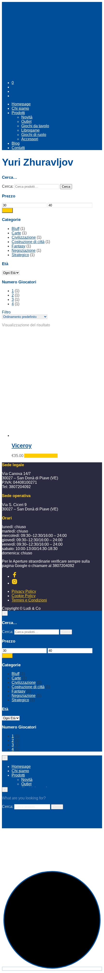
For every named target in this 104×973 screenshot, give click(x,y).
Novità (26, 117)
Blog (16, 143)
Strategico (20, 255)
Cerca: (7, 186)
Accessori (29, 139)
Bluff (15, 229)
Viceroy (22, 445)
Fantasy (18, 246)
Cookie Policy (24, 596)
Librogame (30, 130)
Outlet (26, 121)
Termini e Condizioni (29, 600)
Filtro (7, 210)
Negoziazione (24, 250)
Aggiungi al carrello (41, 456)
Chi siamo (20, 108)
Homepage (21, 104)
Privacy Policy (24, 591)
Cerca (66, 186)
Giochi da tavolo (35, 126)
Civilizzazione (24, 237)
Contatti (18, 148)
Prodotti (18, 113)
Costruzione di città (28, 242)
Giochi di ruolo (33, 135)
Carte (16, 233)
